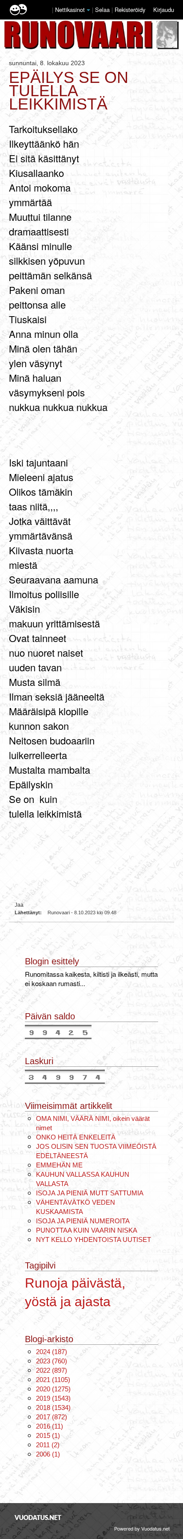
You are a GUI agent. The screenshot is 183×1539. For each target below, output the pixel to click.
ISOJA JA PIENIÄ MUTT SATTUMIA (89, 1193)
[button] (88, 10)
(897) (51, 1370)
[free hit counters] (58, 1031)
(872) (51, 1417)
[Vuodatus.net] (38, 1517)
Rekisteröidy (130, 9)
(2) (48, 1445)
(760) (51, 1361)
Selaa (103, 9)
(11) (49, 1426)
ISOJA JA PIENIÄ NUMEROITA (83, 1221)
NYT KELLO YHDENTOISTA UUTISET (93, 1239)
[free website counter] (65, 1076)
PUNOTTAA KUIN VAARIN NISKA (86, 1230)
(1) (48, 1435)
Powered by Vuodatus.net (142, 1528)
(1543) (53, 1398)
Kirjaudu (163, 9)
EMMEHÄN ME (59, 1165)
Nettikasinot (70, 9)
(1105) (53, 1379)
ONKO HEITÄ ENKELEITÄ (75, 1137)
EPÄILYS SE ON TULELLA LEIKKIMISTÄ (68, 91)
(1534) (53, 1407)
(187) (51, 1351)
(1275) (53, 1389)
